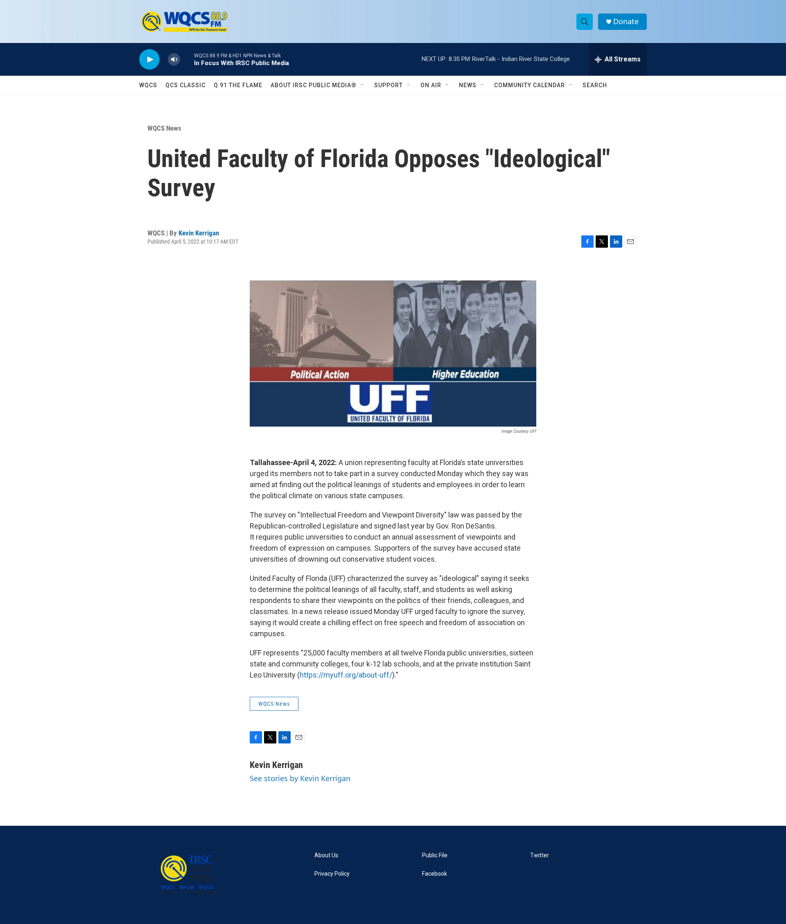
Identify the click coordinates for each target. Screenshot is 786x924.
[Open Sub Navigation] (362, 85)
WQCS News (164, 128)
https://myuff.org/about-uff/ (346, 675)
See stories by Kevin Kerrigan (300, 778)
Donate (626, 21)
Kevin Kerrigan (198, 233)
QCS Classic (185, 85)
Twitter (539, 855)
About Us (326, 855)
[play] (149, 59)
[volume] (174, 59)
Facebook (434, 874)
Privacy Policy (332, 874)
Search (595, 85)
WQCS (148, 85)
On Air (430, 85)
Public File (434, 855)
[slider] (187, 59)
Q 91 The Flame (238, 85)
